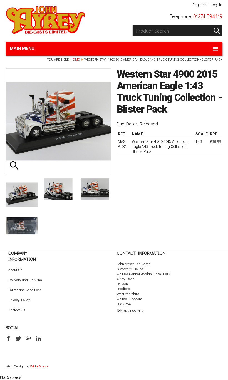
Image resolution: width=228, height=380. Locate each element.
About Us (15, 269)
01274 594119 (207, 16)
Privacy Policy (19, 299)
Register (199, 4)
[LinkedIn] (38, 338)
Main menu (22, 48)
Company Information (22, 256)
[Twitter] (18, 338)
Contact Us (16, 309)
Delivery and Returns (25, 279)
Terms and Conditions (24, 289)
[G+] (28, 338)
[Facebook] (8, 338)
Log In (216, 4)
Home (75, 59)
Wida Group (39, 366)
